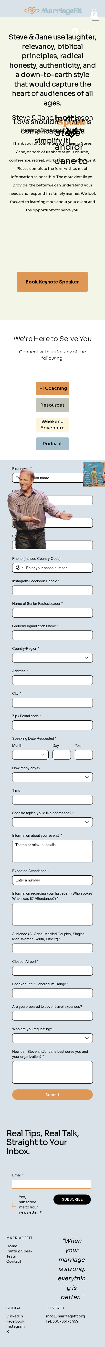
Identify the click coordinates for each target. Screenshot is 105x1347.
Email (18, 1175)
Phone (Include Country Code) (36, 558)
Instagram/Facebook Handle (36, 581)
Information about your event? (37, 835)
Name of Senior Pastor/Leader (37, 603)
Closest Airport (25, 961)
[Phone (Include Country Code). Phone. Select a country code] (20, 568)
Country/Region (26, 648)
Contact (13, 1261)
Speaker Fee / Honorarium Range (40, 984)
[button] (94, 13)
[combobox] (52, 657)
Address (20, 671)
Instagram (15, 1326)
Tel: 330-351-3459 (62, 1321)
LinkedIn (14, 1316)
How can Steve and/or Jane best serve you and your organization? (50, 1054)
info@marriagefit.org (65, 1316)
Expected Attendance (30, 871)
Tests (11, 1256)
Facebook (15, 1321)
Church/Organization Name (35, 626)
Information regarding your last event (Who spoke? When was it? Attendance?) (52, 896)
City (16, 693)
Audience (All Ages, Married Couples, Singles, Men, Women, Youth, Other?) (48, 936)
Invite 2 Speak (19, 1251)
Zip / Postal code (26, 716)
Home (11, 1246)
